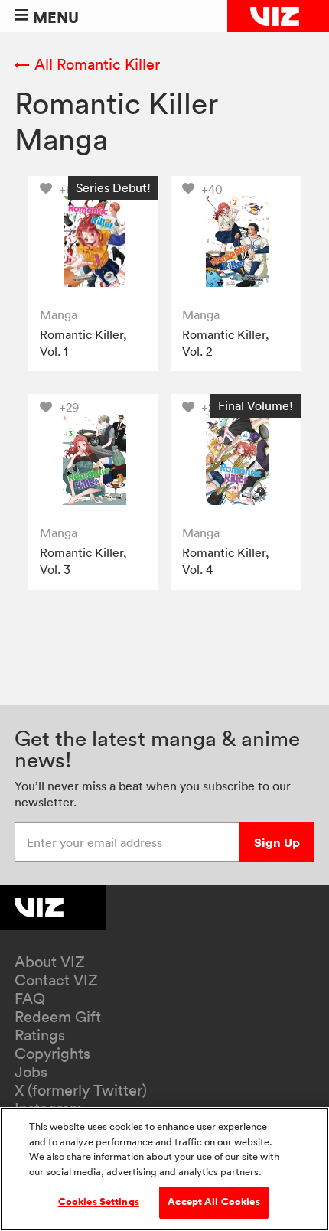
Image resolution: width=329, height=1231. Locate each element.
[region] (164, 1169)
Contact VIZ (56, 980)
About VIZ (50, 962)
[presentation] (93, 241)
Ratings (40, 1035)
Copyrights (52, 1053)
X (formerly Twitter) (81, 1090)
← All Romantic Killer (87, 64)
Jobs (31, 1072)
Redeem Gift (58, 1017)
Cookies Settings (98, 1202)
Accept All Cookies (213, 1202)
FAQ (30, 998)
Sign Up (277, 842)
